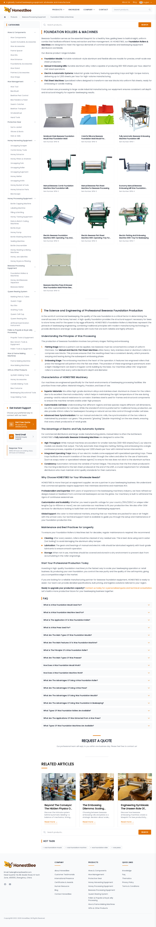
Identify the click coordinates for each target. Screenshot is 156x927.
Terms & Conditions (130, 886)
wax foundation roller (100, 848)
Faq (123, 874)
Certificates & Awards (64, 882)
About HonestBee (62, 870)
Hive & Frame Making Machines (101, 904)
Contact (103, 9)
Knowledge (74, 9)
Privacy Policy (128, 882)
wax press (117, 848)
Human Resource (62, 886)
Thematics (127, 878)
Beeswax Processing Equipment (34, 17)
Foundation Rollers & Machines (62, 17)
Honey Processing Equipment (100, 886)
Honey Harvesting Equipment (100, 882)
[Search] (150, 9)
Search (144, 25)
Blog (135, 2)
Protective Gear (95, 878)
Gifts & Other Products (98, 908)
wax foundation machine (76, 848)
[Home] (5, 17)
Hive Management (96, 874)
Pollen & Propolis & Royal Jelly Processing (100, 899)
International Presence (64, 878)
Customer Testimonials (65, 874)
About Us (126, 2)
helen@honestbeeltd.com (20, 872)
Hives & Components (97, 870)
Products (14, 17)
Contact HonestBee (63, 894)
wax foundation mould (53, 848)
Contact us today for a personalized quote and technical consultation (118, 588)
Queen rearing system (98, 894)
